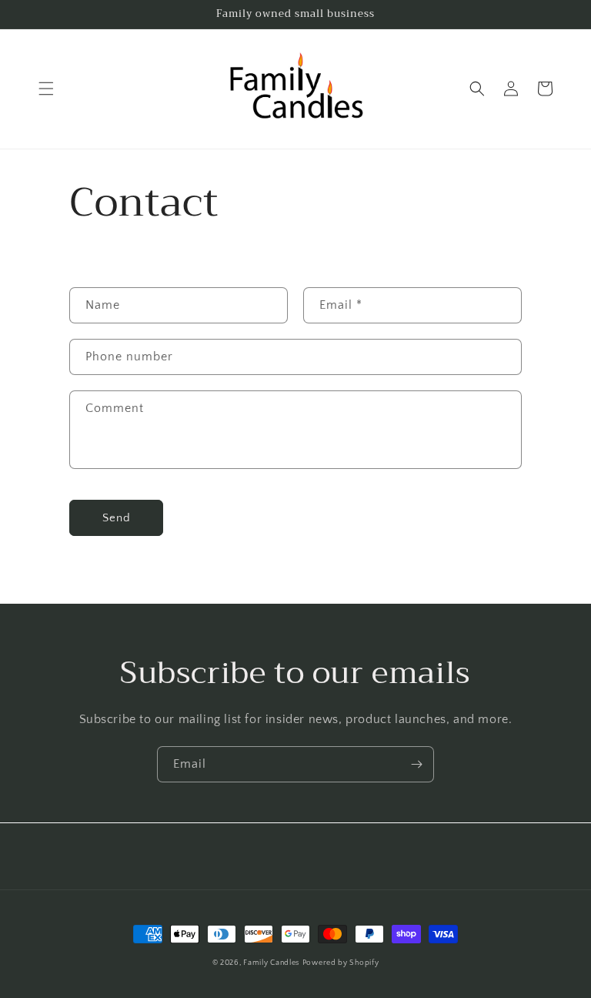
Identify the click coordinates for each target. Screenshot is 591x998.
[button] (46, 88)
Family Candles (271, 963)
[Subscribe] (416, 764)
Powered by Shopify (340, 963)
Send (116, 517)
